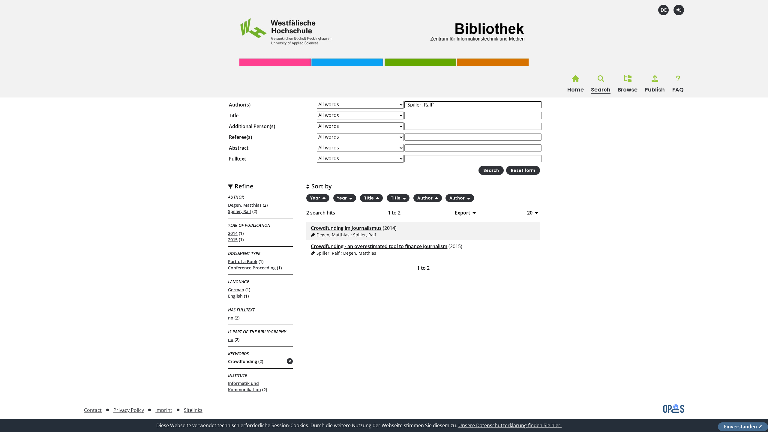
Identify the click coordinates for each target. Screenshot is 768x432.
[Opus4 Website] (673, 411)
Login (679, 10)
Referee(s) (240, 137)
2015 (233, 239)
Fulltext (237, 158)
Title (233, 115)
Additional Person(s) (252, 126)
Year (315, 198)
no (230, 318)
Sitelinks (193, 410)
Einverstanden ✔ (743, 426)
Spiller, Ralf (239, 211)
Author (425, 198)
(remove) (278, 361)
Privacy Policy (128, 410)
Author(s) (239, 104)
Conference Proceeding (252, 268)
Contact (93, 410)
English (235, 296)
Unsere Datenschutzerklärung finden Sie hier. (510, 425)
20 (529, 212)
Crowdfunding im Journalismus (346, 228)
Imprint (163, 410)
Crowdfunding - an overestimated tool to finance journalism (379, 246)
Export (462, 212)
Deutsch (663, 10)
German (236, 289)
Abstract (238, 148)
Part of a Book (242, 261)
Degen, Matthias (245, 205)
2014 (233, 233)
